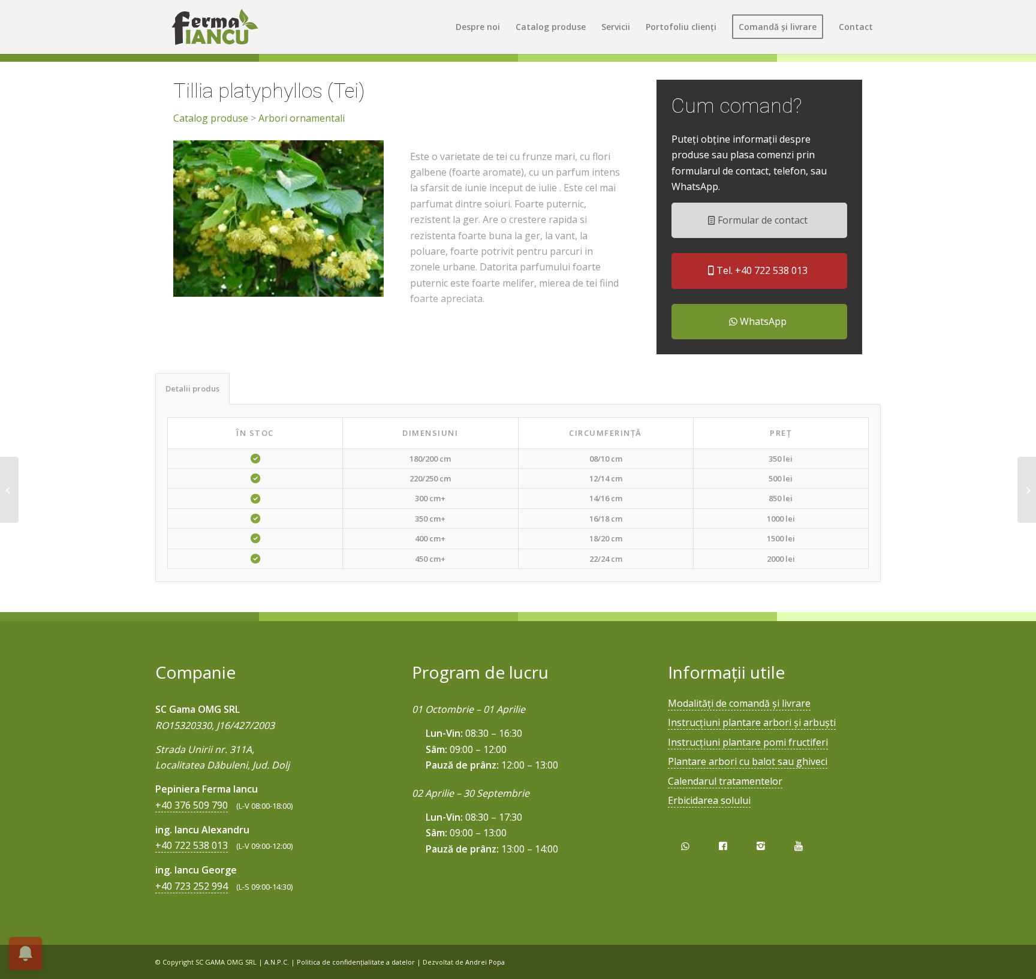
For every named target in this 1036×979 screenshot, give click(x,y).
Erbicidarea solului (709, 800)
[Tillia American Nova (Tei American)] (1026, 490)
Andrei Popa (485, 961)
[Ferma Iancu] (214, 27)
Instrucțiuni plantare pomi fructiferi (748, 742)
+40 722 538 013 (191, 845)
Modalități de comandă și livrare (739, 703)
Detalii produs (192, 388)
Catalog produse (210, 118)
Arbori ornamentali (301, 118)
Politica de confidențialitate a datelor (356, 961)
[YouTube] (799, 846)
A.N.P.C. (276, 961)
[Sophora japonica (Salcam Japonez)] (9, 490)
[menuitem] (478, 27)
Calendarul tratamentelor (725, 781)
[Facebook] (723, 846)
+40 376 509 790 (191, 805)
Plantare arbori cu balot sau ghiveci (747, 761)
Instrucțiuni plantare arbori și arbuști (752, 722)
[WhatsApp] (685, 846)
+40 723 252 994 (191, 886)
